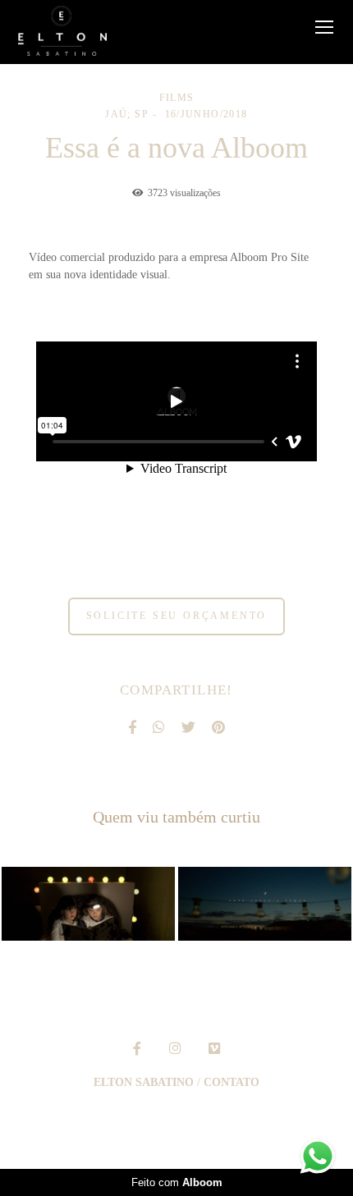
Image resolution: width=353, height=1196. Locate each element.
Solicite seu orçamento (177, 616)
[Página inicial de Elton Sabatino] (62, 32)
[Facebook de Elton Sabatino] (137, 1049)
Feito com (176, 1182)
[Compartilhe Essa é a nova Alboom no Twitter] (188, 728)
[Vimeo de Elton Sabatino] (214, 1049)
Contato (231, 1082)
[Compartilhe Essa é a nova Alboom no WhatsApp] (159, 728)
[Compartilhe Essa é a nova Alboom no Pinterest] (218, 728)
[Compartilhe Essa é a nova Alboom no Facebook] (132, 728)
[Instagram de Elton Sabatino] (175, 1049)
